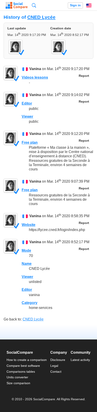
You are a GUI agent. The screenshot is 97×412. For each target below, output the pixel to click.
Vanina (35, 69)
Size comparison (18, 383)
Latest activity (80, 360)
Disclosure (57, 360)
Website (28, 225)
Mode (26, 250)
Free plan (30, 142)
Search (34, 5)
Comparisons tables (21, 371)
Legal (54, 365)
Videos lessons (35, 77)
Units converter (17, 377)
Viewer (27, 116)
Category (29, 303)
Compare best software (23, 365)
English (89, 5)
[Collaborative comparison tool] (17, 5)
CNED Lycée (41, 17)
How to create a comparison (27, 360)
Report (84, 76)
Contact (55, 371)
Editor (27, 103)
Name (27, 264)
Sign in (75, 5)
